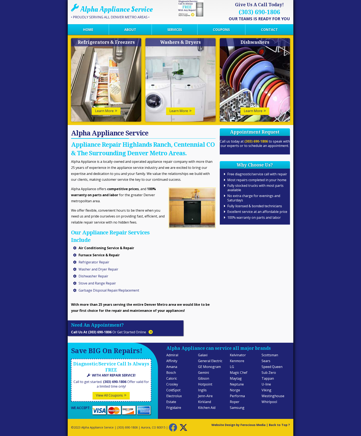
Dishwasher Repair (93, 276)
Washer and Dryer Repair (98, 269)
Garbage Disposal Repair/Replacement (109, 290)
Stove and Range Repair (97, 283)
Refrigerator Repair (94, 262)
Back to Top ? (279, 425)
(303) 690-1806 (256, 141)
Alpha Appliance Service (97, 427)
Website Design (223, 425)
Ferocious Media (253, 425)
